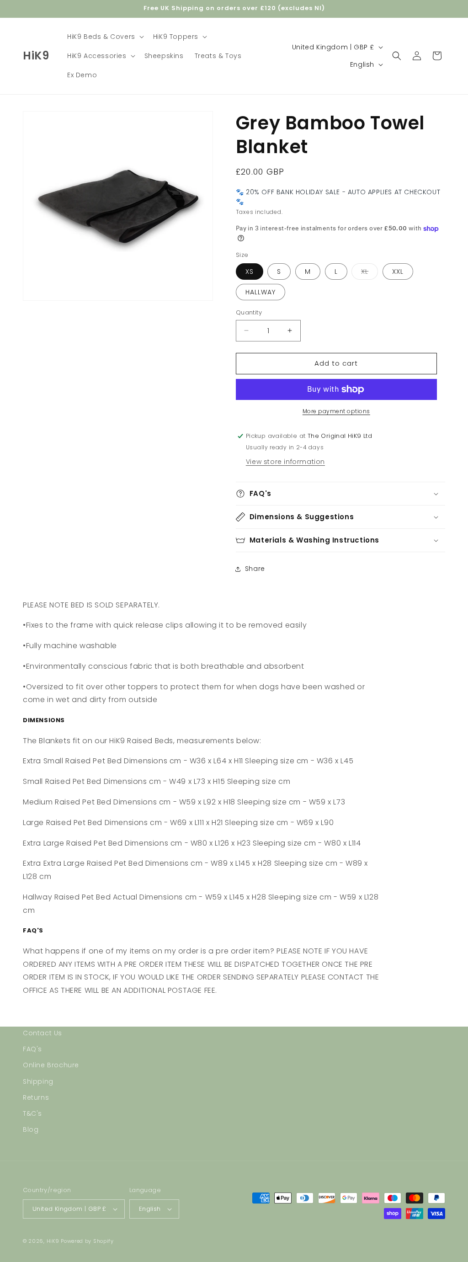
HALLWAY (260, 292)
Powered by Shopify (87, 1241)
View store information (285, 461)
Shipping (38, 1081)
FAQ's (32, 1049)
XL (369, 273)
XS (249, 271)
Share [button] (255, 568)
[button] (105, 36)
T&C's (32, 1113)
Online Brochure (51, 1065)
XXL (398, 271)
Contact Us (42, 1033)
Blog (30, 1129)
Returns (36, 1097)
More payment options (336, 411)
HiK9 (53, 1241)
